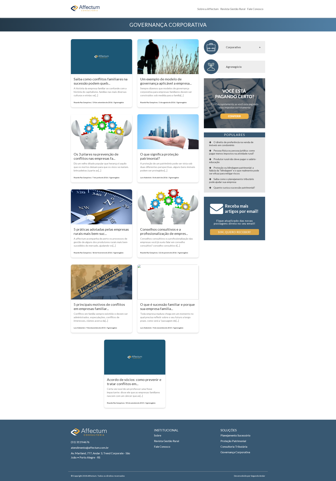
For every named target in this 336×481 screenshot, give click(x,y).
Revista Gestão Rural (232, 8)
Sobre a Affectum (208, 8)
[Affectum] (89, 433)
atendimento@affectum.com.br (90, 447)
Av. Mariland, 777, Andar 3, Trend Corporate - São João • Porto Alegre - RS (100, 455)
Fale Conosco (255, 8)
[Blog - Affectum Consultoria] (85, 9)
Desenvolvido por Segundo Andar (249, 476)
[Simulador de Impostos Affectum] (234, 103)
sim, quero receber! (234, 232)
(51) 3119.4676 (80, 442)
